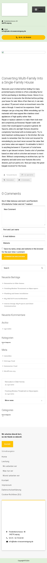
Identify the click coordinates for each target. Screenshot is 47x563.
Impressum (7, 485)
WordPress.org (9, 371)
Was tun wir (8, 471)
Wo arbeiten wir (10, 466)
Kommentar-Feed (10, 366)
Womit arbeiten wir (11, 476)
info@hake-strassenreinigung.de (21, 541)
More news (9, 400)
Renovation (10, 180)
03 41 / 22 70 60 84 (24, 37)
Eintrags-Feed (9, 361)
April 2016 (7, 329)
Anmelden (8, 356)
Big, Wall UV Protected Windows (15, 298)
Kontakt (7, 444)
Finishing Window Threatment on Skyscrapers (21, 288)
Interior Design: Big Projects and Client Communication (18, 305)
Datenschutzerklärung (11, 490)
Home (4, 457)
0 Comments (25, 180)
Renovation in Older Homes (14, 283)
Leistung (5, 461)
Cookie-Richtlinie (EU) (11, 494)
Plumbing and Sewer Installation (16, 293)
